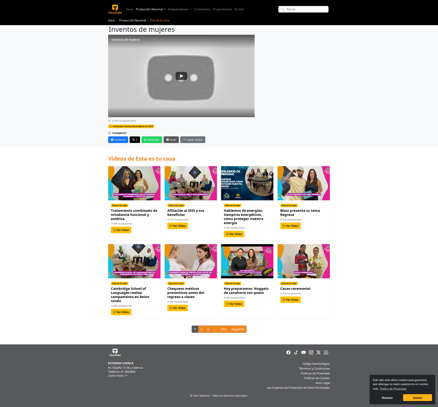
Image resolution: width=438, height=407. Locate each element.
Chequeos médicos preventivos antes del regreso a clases (185, 292)
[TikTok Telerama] (296, 352)
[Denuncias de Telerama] (326, 352)
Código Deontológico (316, 364)
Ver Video (122, 230)
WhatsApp (153, 139)
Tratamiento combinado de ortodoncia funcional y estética (134, 214)
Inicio (129, 9)
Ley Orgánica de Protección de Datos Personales (298, 388)
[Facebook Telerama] (288, 352)
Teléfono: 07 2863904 (121, 372)
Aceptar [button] (417, 397)
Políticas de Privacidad (315, 373)
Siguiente (238, 329)
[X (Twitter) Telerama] (319, 352)
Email (173, 139)
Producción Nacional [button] (149, 9)
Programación (222, 9)
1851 (224, 329)
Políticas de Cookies (317, 378)
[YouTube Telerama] (303, 352)
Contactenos (202, 9)
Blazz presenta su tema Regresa (300, 212)
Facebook (119, 139)
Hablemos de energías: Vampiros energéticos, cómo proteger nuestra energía (243, 216)
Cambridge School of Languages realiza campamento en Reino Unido (130, 294)
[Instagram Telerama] (311, 352)
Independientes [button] (178, 9)
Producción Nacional (132, 20)
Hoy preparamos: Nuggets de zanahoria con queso (246, 290)
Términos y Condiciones (314, 368)
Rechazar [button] (387, 397)
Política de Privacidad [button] (393, 388)
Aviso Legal (322, 383)
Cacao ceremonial (295, 288)
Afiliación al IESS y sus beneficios (185, 212)
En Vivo (239, 9)
